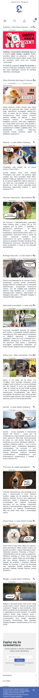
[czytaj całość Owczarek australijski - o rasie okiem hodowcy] (33, 305)
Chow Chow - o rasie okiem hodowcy (19, 521)
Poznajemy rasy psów (29, 145)
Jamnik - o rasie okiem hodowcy (16, 407)
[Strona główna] (19, 9)
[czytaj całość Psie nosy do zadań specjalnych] (33, 467)
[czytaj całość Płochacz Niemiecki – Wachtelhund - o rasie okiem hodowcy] (33, 197)
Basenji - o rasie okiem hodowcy (17, 142)
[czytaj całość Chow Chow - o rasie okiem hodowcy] (33, 520)
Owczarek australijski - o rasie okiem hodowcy (19, 305)
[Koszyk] (34, 20)
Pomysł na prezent (28, 30)
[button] (5, 20)
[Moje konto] (24, 21)
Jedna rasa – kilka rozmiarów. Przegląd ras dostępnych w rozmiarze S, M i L (19, 355)
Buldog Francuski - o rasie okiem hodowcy (19, 255)
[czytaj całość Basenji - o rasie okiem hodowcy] (33, 142)
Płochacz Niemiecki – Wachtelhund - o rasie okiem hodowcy (19, 197)
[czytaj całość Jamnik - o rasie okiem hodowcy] (33, 407)
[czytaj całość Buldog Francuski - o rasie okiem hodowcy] (33, 255)
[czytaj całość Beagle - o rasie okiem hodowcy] (33, 579)
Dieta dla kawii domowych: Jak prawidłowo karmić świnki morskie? (19, 80)
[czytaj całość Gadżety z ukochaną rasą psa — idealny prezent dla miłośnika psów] (33, 27)
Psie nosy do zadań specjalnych (16, 467)
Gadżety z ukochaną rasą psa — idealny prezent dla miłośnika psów (19, 27)
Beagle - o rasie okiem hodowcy (16, 579)
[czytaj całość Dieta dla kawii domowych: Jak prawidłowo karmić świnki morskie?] (33, 80)
